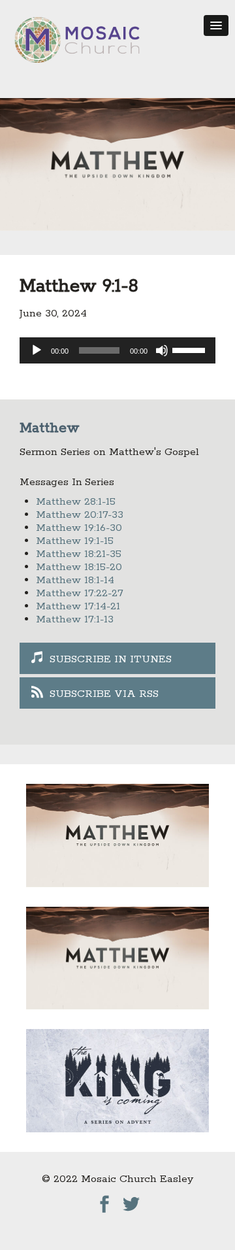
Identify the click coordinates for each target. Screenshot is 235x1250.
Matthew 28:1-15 (76, 502)
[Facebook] (104, 1201)
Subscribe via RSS (104, 694)
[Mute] (161, 350)
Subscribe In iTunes (111, 659)
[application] (117, 350)
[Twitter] (131, 1201)
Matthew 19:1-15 (75, 541)
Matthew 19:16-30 (79, 528)
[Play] (36, 350)
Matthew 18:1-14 (75, 580)
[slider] (190, 349)
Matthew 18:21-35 (78, 554)
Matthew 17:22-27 (79, 593)
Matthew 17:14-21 (78, 606)
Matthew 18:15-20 (79, 567)
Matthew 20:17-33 (79, 515)
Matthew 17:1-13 (75, 619)
